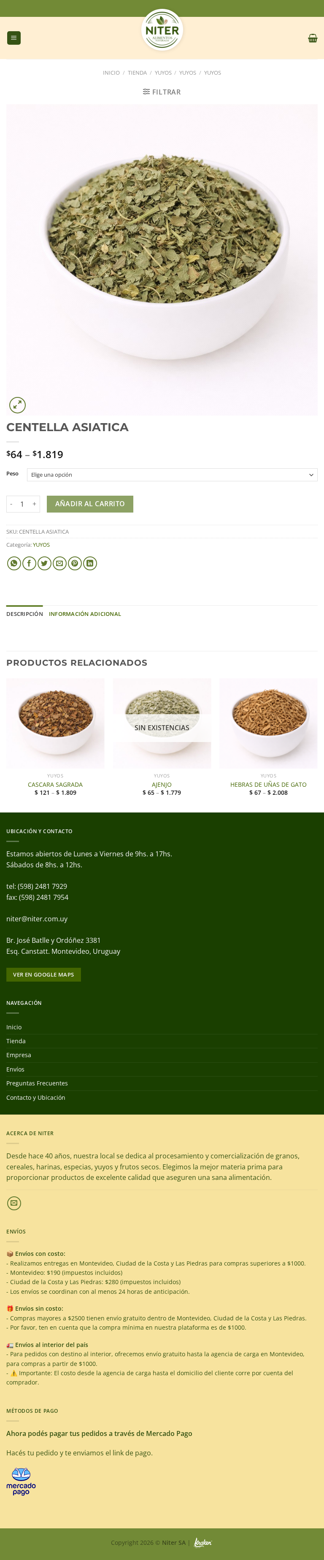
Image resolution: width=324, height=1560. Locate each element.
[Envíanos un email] (14, 1203)
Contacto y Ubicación (35, 1097)
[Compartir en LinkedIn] (90, 563)
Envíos (15, 1069)
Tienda (137, 72)
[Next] (317, 744)
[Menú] (14, 38)
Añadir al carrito (90, 503)
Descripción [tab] (24, 614)
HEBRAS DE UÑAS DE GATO (268, 784)
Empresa (18, 1055)
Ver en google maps (43, 974)
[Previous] (6, 744)
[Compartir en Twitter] (44, 563)
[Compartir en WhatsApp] (14, 563)
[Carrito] (313, 38)
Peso (12, 474)
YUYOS (163, 72)
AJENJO (162, 784)
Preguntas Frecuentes (37, 1083)
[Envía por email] (60, 563)
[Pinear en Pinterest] (75, 563)
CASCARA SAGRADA (55, 784)
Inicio (111, 72)
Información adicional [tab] (85, 614)
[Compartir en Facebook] (29, 563)
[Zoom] (17, 405)
